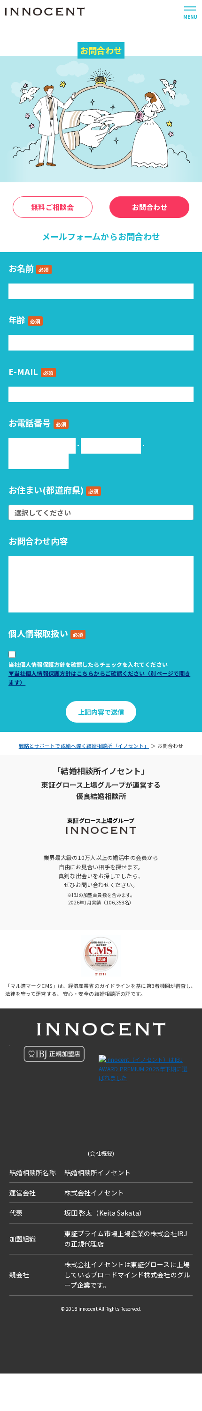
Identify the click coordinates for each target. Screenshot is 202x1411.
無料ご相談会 (52, 207)
